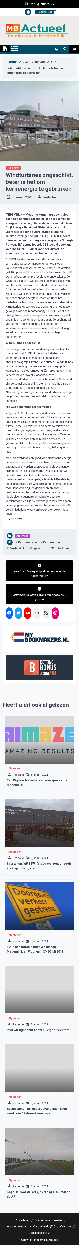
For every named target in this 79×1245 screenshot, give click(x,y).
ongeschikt (38, 548)
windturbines (60, 548)
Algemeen (13, 167)
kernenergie (51, 542)
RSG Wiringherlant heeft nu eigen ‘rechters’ (38, 1030)
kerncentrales (28, 542)
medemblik (17, 548)
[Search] (65, 49)
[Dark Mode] (56, 49)
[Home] (5, 48)
